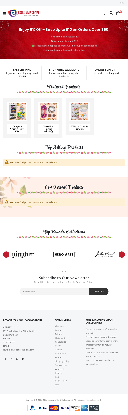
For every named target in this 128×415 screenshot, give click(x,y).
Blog (57, 384)
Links (121, 3)
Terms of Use (61, 365)
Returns (58, 357)
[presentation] (6, 254)
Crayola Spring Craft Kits (17, 129)
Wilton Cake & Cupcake (79, 128)
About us (59, 326)
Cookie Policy (61, 380)
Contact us (60, 330)
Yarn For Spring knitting (48, 129)
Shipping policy (62, 361)
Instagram (17, 359)
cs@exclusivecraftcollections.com (18, 349)
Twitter (11, 359)
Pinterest (23, 359)
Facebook (5, 359)
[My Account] (111, 13)
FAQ (57, 376)
